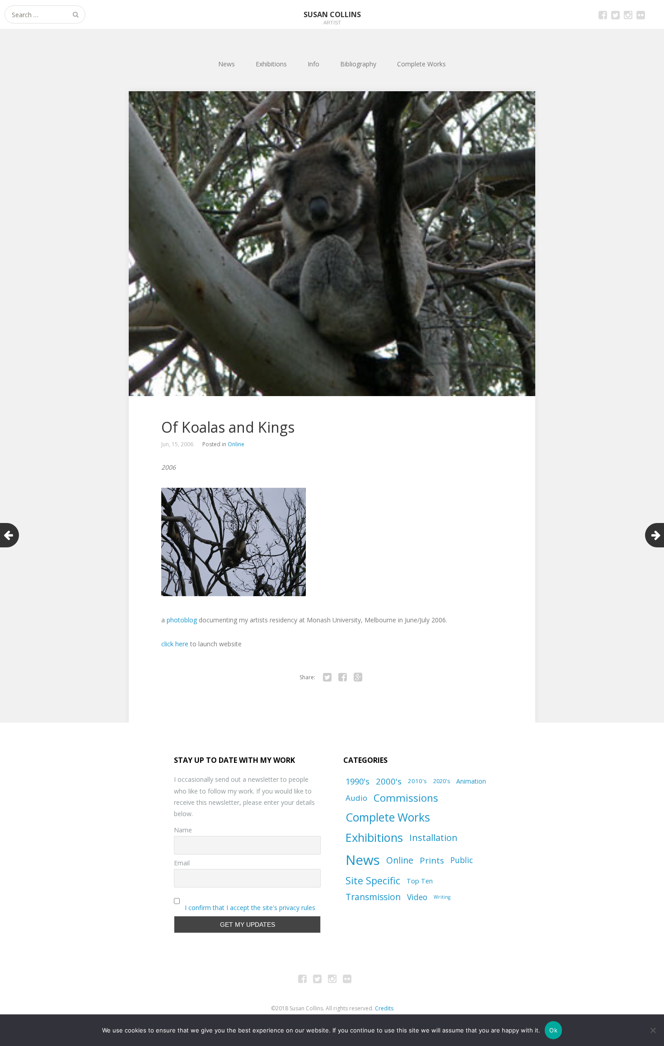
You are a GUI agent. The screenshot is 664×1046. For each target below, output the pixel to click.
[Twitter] (327, 677)
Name (183, 830)
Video (417, 897)
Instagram (628, 14)
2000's (389, 781)
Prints (432, 860)
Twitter (615, 14)
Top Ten (420, 880)
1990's (357, 781)
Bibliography (358, 64)
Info (313, 64)
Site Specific (373, 880)
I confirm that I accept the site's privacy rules (250, 907)
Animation (471, 781)
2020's (441, 781)
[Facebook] (342, 677)
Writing (442, 897)
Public (461, 860)
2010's (417, 781)
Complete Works (421, 64)
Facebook (603, 14)
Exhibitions (271, 64)
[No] (652, 1030)
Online (236, 444)
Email (182, 863)
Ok (553, 1030)
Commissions (406, 798)
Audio (356, 798)
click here (174, 644)
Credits (384, 1008)
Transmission (373, 897)
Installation (433, 837)
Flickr (640, 14)
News (226, 64)
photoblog (182, 620)
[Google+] (358, 677)
